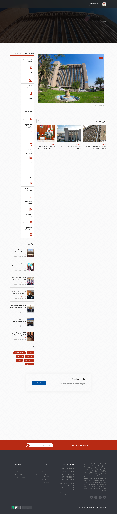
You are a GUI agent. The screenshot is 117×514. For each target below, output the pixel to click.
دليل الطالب (19, 360)
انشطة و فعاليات (29, 356)
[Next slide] (38, 121)
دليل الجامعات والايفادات (19, 352)
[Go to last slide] (44, 121)
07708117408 (67, 469)
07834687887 (67, 480)
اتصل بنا (39, 383)
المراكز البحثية (45, 480)
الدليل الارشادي (21, 477)
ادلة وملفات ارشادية (29, 360)
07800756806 (67, 477)
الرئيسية (104, 21)
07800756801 (67, 474)
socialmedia (30, 352)
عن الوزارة (46, 469)
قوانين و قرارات (20, 356)
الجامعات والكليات (44, 472)
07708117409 (67, 471)
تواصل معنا (46, 482)
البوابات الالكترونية (29, 364)
